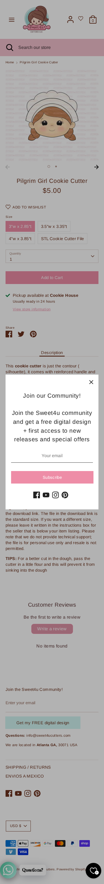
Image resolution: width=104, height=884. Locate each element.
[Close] (91, 382)
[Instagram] (55, 495)
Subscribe (52, 477)
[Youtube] (46, 495)
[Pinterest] (65, 495)
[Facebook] (36, 495)
